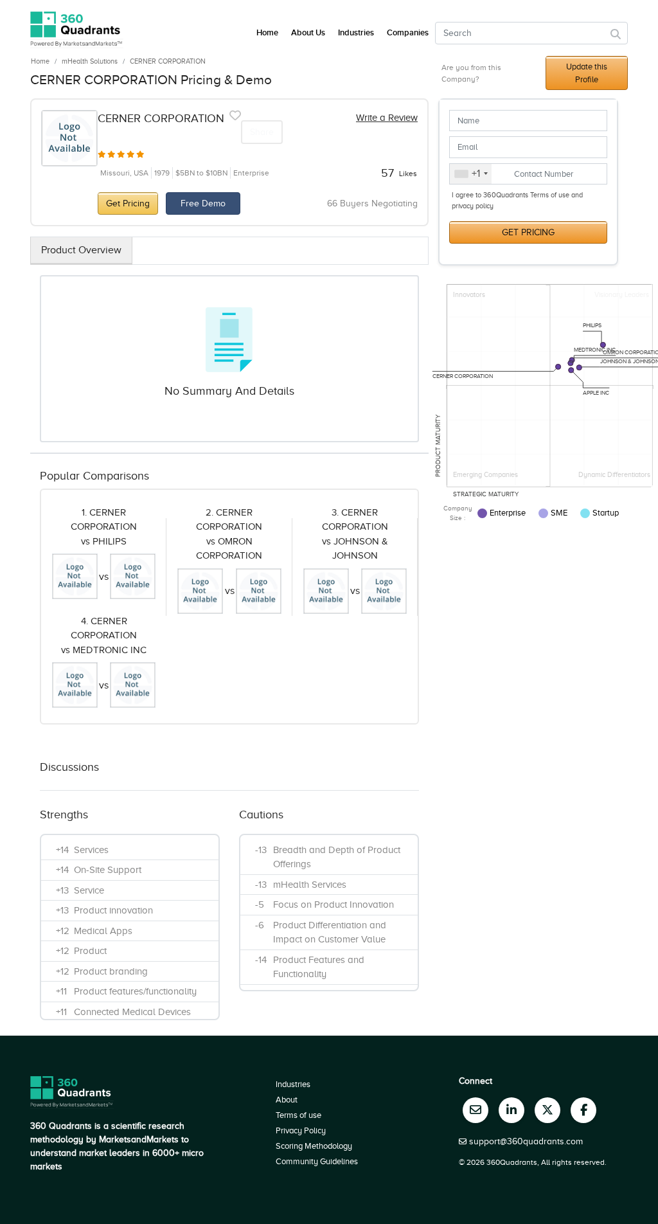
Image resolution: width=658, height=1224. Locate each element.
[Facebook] (583, 1110)
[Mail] (475, 1110)
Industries (356, 33)
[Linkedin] (511, 1110)
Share (262, 132)
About (287, 1099)
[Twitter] (547, 1110)
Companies (408, 33)
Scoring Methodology (314, 1146)
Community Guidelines (317, 1161)
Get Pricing (128, 203)
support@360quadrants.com (526, 1141)
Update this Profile (586, 73)
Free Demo (203, 203)
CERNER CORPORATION (168, 61)
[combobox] (471, 174)
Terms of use (298, 1115)
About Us (308, 33)
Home (40, 61)
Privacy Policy (301, 1130)
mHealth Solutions (90, 61)
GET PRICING (528, 232)
